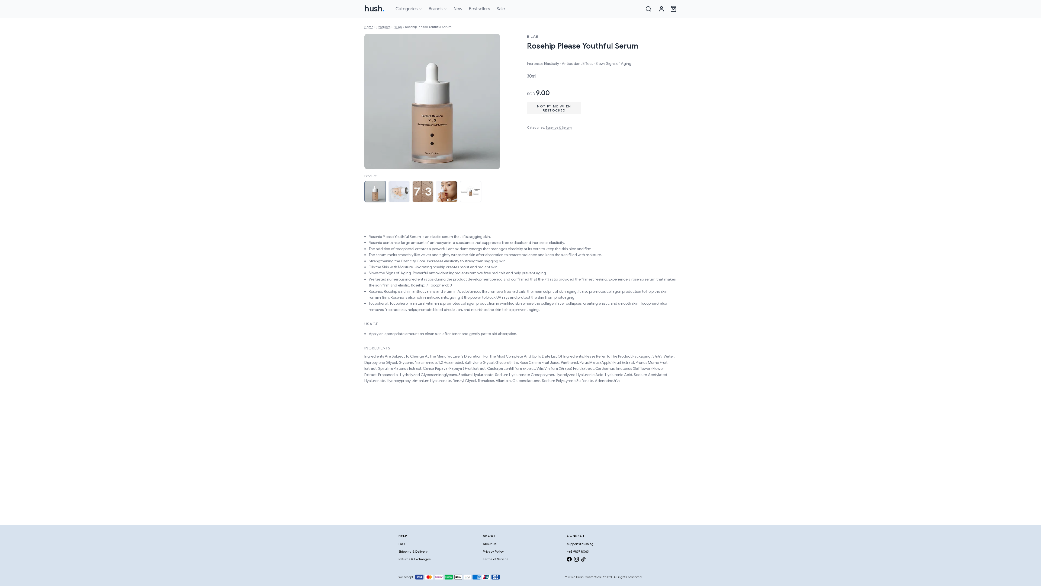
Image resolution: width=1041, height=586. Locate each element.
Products (383, 27)
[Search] (648, 9)
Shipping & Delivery (413, 551)
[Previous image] (374, 101)
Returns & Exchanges (414, 559)
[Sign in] (661, 9)
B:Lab (398, 27)
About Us (489, 544)
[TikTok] (583, 560)
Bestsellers (479, 9)
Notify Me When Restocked (554, 108)
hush (374, 9)
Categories (407, 9)
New (458, 9)
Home (368, 27)
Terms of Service (495, 559)
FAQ (402, 544)
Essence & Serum (559, 127)
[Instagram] (576, 560)
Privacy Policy (493, 551)
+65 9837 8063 (578, 551)
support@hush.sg (580, 544)
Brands (436, 9)
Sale (501, 9)
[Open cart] (673, 9)
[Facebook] (569, 560)
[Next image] (490, 101)
